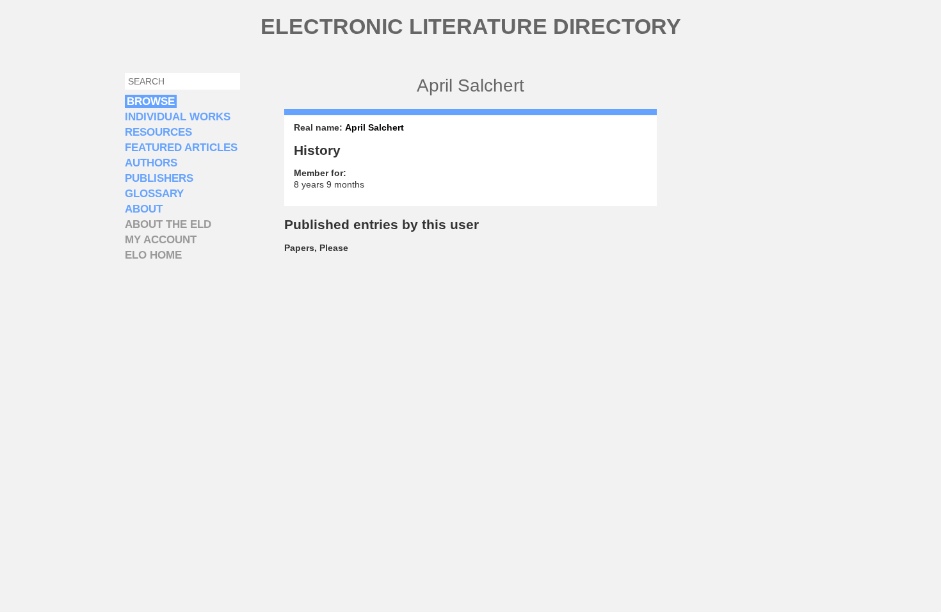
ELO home (153, 255)
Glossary (154, 194)
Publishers (159, 178)
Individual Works (177, 117)
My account (161, 240)
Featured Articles (181, 147)
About (144, 209)
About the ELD (168, 224)
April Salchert (374, 127)
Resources (158, 132)
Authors (151, 163)
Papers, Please (316, 248)
